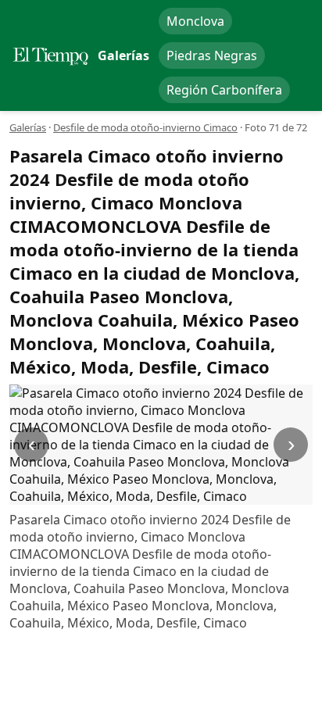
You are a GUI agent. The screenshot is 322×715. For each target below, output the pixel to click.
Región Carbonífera (224, 89)
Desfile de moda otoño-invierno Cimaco (145, 127)
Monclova (195, 21)
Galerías (27, 127)
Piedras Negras (211, 55)
